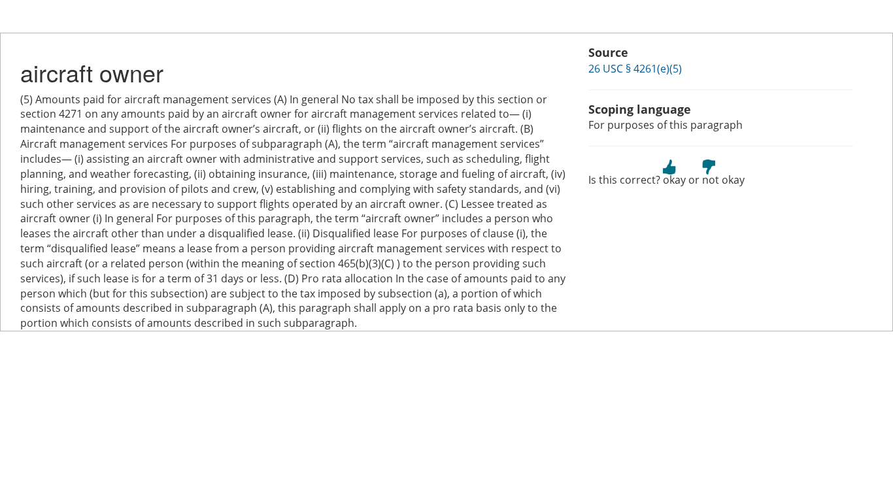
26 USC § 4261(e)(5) (635, 68)
